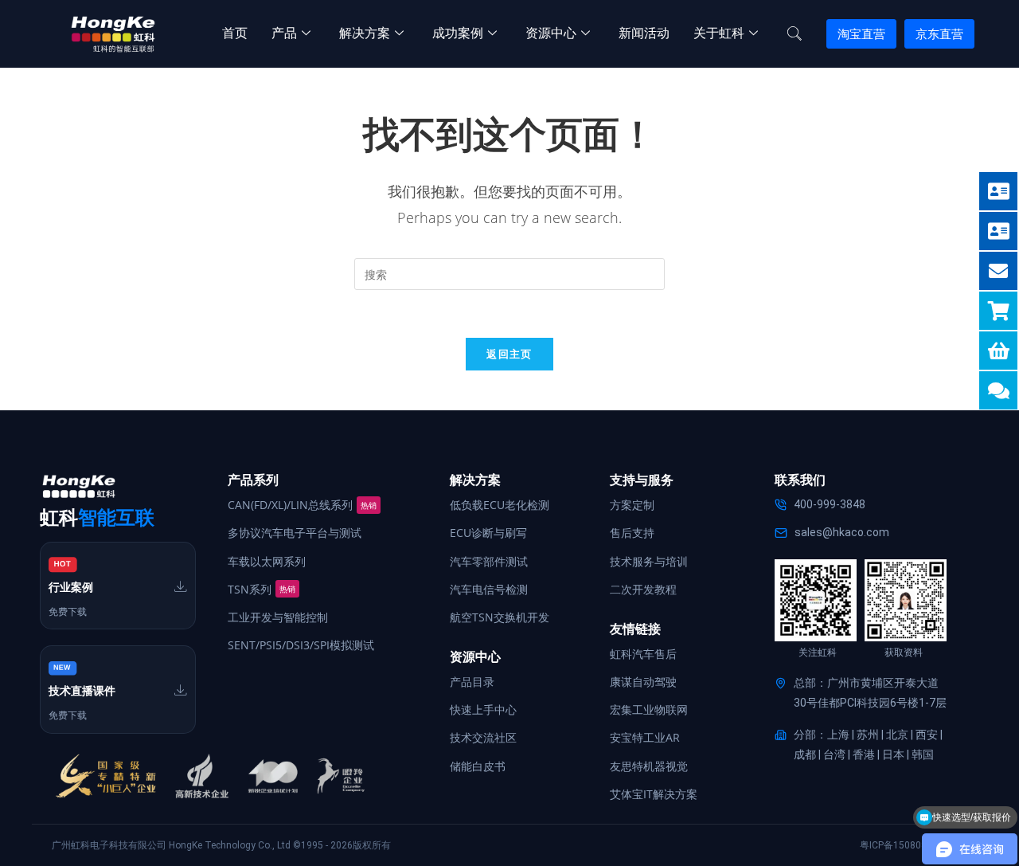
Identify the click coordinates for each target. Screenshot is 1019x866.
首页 (235, 33)
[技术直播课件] (180, 690)
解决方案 (364, 33)
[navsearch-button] (794, 34)
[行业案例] (180, 586)
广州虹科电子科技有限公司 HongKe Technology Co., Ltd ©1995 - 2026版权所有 (221, 845)
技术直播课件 (82, 690)
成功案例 (457, 33)
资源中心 (550, 33)
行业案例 (71, 587)
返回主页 (509, 354)
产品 (284, 33)
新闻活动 (644, 33)
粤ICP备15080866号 (903, 845)
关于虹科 (718, 33)
